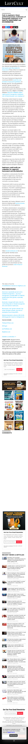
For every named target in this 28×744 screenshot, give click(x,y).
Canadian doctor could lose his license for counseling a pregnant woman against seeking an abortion (16, 567)
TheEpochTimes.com (8, 323)
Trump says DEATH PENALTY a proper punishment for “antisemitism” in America (16, 583)
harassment (19, 345)
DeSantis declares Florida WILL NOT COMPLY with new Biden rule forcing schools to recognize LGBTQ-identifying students (16, 652)
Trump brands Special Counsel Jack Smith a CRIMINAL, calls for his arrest (16, 589)
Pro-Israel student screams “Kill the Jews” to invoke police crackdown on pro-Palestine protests (16, 610)
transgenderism (6, 348)
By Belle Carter (15, 563)
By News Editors (16, 636)
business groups (19, 203)
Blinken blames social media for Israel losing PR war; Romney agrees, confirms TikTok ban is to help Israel (16, 634)
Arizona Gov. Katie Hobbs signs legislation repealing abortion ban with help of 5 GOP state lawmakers (16, 691)
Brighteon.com (6, 332)
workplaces (15, 348)
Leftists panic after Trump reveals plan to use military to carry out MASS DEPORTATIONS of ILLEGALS (16, 596)
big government (15, 339)
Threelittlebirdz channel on (13, 285)
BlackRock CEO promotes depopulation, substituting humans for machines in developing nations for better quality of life (16, 559)
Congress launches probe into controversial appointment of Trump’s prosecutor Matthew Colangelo (16, 603)
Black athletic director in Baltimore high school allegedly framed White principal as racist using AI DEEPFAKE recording (16, 699)
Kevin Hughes (12, 24)
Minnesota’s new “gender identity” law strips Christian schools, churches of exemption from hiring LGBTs (12, 310)
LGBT (7, 346)
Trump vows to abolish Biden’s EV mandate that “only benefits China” (15, 645)
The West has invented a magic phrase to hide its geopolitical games (16, 640)
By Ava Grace (15, 598)
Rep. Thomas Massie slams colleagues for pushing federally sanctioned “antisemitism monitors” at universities (16, 660)
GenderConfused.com (12, 251)
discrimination (6, 341)
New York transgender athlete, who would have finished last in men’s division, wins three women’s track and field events (16, 626)
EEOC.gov (4, 326)
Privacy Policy (11, 732)
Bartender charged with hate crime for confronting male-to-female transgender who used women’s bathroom (13, 303)
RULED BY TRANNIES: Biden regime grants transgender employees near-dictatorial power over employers (12, 94)
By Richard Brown (16, 591)
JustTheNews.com (7, 329)
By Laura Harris (15, 621)
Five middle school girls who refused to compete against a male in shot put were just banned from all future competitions (16, 683)
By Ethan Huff (15, 585)
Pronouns (11, 346)
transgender (18, 346)
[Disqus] (14, 453)
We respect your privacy (19, 721)
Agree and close (13, 735)
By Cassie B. (15, 612)
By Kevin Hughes (16, 570)
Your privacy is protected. (8, 373)
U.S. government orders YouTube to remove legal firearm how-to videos (16, 676)
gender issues (12, 345)
